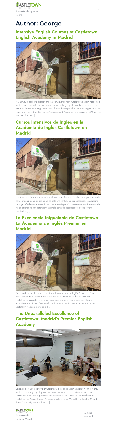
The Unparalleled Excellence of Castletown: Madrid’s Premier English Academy (54, 319)
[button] (98, 9)
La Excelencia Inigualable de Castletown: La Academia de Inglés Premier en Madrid (57, 223)
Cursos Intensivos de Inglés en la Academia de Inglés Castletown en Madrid (51, 127)
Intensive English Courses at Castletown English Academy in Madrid (56, 35)
